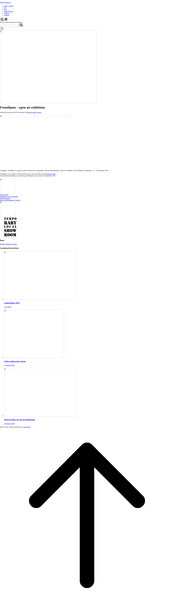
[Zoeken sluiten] (2, 28)
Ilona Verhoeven (5, 2)
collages (6, 15)
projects (6, 13)
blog (5, 9)
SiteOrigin (27, 427)
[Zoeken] (21, 25)
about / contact (8, 6)
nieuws (39, 112)
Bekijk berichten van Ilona (8, 244)
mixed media (32, 112)
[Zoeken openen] (2, 19)
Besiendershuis (51, 174)
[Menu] (6, 20)
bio (5, 8)
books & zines (8, 11)
